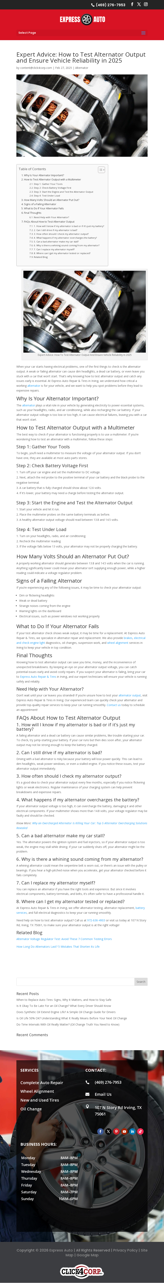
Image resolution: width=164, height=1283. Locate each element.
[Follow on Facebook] (100, 1131)
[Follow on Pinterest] (116, 1131)
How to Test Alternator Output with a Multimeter (52, 179)
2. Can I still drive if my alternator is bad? (55, 230)
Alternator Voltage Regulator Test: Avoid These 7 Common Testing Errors (64, 939)
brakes (128, 638)
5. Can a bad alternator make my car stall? (56, 241)
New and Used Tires (39, 1100)
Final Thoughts (32, 213)
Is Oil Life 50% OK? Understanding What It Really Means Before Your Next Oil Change (71, 1018)
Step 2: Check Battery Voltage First (52, 187)
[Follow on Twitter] (108, 1131)
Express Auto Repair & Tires (38, 677)
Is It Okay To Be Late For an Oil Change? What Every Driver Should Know (63, 1006)
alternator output (130, 695)
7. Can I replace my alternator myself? (54, 249)
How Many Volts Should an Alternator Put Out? (51, 200)
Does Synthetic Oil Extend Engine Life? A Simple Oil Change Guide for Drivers (66, 1012)
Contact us (114, 705)
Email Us (103, 1094)
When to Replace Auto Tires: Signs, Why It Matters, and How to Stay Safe (63, 1000)
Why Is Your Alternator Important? (44, 175)
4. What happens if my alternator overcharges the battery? (65, 237)
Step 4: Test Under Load (47, 195)
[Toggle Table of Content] (99, 169)
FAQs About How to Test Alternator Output (49, 221)
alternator (33, 386)
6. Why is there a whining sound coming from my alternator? (66, 245)
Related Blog (41, 256)
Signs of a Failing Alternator (40, 204)
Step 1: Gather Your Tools (48, 183)
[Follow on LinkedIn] (132, 1131)
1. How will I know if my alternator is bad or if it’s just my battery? (69, 226)
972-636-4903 (96, 920)
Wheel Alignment (37, 1091)
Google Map (88, 1255)
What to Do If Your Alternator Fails (44, 208)
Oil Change (31, 1109)
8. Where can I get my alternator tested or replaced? (62, 253)
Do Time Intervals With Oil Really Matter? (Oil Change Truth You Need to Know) (67, 1024)
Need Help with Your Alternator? (51, 217)
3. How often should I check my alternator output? (61, 233)
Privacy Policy (125, 1250)
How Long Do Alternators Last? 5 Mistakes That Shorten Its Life (58, 946)
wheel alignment (117, 643)
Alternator (81, 68)
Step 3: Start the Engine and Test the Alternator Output (63, 191)
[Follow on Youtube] (124, 1131)
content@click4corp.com (36, 68)
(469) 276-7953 (110, 4)
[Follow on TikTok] (140, 1131)
